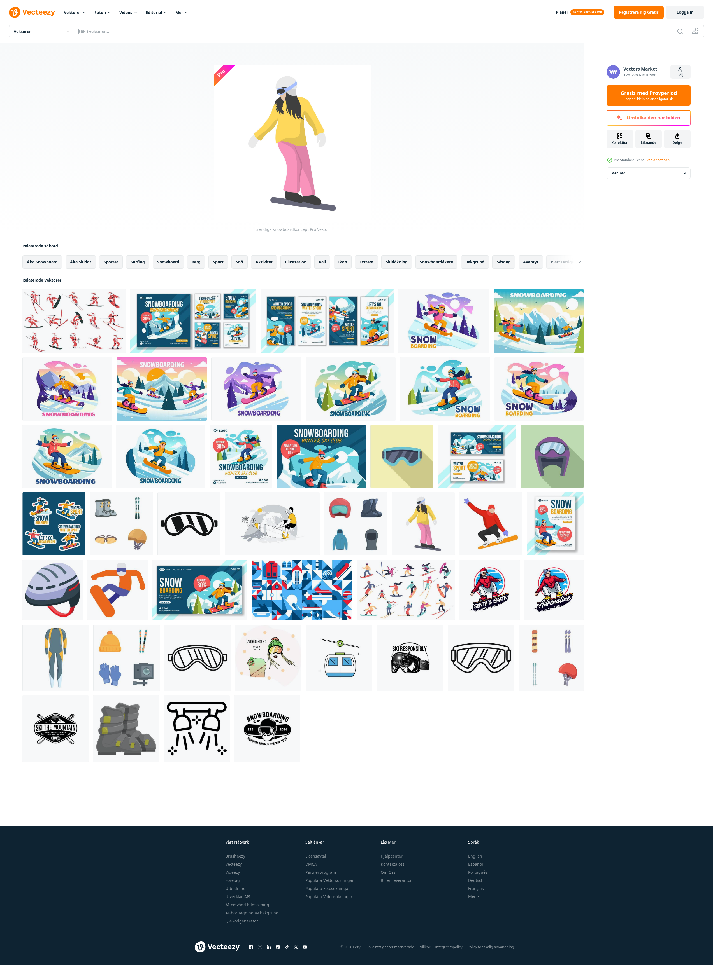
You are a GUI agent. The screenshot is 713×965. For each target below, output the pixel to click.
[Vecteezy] (32, 12)
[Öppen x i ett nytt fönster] (296, 947)
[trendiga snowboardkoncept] (423, 523)
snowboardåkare (436, 261)
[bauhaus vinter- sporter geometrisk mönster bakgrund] (302, 590)
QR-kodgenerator (242, 921)
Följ (680, 74)
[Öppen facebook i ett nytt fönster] (251, 947)
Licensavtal (315, 856)
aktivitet (264, 261)
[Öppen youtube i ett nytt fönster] (305, 947)
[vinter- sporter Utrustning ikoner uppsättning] (121, 523)
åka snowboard (42, 261)
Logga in (685, 12)
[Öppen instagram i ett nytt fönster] (260, 947)
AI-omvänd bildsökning (247, 904)
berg (196, 261)
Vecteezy (234, 864)
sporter (111, 261)
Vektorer (72, 12)
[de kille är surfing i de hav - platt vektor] (272, 523)
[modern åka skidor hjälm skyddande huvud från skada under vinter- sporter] (52, 590)
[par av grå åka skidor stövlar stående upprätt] (126, 728)
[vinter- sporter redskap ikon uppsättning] (551, 658)
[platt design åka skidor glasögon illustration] (552, 456)
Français (476, 888)
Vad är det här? (658, 160)
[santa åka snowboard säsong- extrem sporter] (489, 590)
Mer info (618, 173)
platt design (562, 261)
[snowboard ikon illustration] (117, 590)
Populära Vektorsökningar (329, 880)
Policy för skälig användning (490, 946)
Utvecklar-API (238, 896)
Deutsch (476, 880)
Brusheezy (235, 856)
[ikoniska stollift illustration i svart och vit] (197, 728)
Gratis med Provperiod (649, 95)
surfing (138, 261)
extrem (366, 261)
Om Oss (388, 872)
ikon (342, 261)
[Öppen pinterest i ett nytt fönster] (278, 947)
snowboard (168, 261)
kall (322, 261)
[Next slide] (575, 262)
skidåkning (397, 261)
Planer (562, 12)
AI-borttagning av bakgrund (252, 912)
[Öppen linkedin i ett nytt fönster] (269, 947)
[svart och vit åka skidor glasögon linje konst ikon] (197, 658)
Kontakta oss (393, 864)
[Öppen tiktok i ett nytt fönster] (287, 947)
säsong (504, 261)
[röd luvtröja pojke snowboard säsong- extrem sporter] (554, 590)
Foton (100, 12)
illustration (295, 261)
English (475, 856)
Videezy (233, 872)
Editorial (154, 12)
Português (477, 872)
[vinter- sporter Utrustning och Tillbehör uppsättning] (126, 658)
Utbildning (236, 888)
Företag (233, 880)
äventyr (530, 261)
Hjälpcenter (392, 856)
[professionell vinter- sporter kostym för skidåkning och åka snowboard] (55, 658)
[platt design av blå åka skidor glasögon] (401, 456)
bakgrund (474, 261)
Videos (125, 12)
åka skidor (80, 261)
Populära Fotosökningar (327, 888)
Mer (179, 12)
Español (475, 864)
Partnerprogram (320, 872)
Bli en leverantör (396, 880)
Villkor (425, 946)
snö (239, 261)
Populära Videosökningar (328, 896)
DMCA (311, 864)
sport (218, 261)
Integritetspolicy (449, 946)
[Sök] (680, 31)
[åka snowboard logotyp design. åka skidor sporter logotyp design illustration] (410, 658)
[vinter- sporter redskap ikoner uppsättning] (355, 523)
